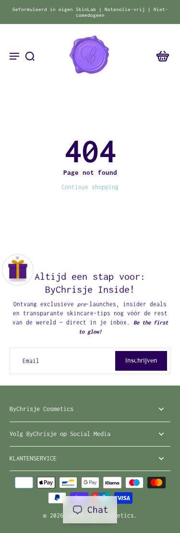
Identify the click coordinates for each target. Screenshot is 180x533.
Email (31, 361)
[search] (29, 55)
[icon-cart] (159, 55)
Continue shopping (90, 187)
